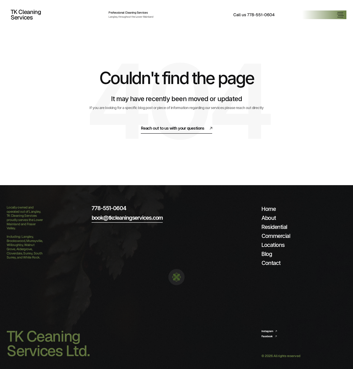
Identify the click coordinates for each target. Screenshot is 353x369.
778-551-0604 (109, 208)
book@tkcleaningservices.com (127, 217)
